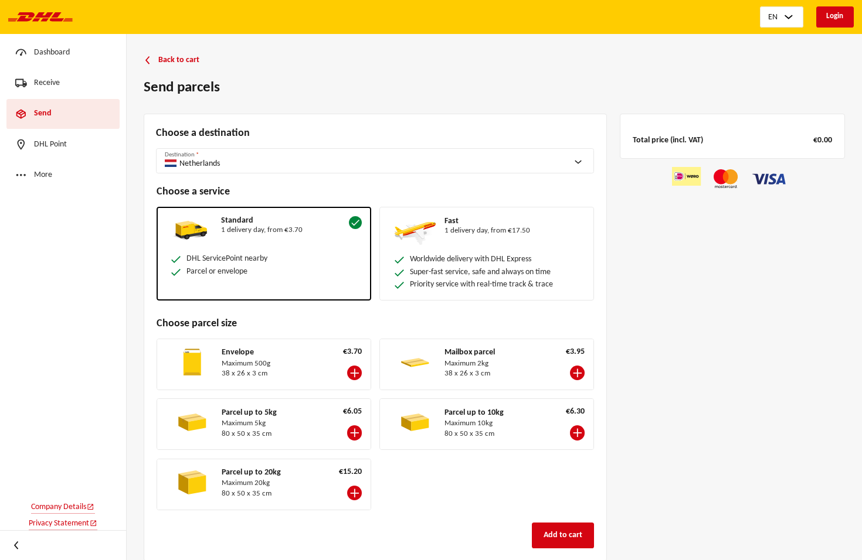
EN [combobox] (773, 17)
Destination (182, 155)
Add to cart (563, 535)
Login (834, 16)
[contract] (17, 545)
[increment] (354, 373)
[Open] (582, 161)
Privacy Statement (59, 523)
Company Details (58, 507)
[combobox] (382, 160)
